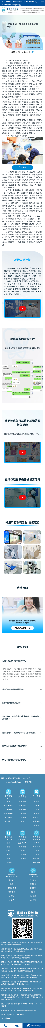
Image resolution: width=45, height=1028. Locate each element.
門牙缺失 (8, 809)
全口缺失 (8, 821)
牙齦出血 (36, 847)
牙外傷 (33, 892)
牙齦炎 (36, 851)
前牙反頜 (22, 806)
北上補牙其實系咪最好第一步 (17, 61)
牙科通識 (22, 855)
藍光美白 (11, 880)
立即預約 (22, 168)
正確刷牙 (22, 851)
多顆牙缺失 (8, 813)
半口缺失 (8, 817)
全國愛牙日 (22, 843)
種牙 (8, 802)
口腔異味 (22, 859)
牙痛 (8, 859)
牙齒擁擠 (22, 809)
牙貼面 (36, 825)
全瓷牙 (36, 806)
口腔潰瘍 (8, 863)
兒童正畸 (33, 888)
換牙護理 (33, 896)
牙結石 (12, 896)
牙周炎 (36, 843)
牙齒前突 (22, 813)
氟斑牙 (36, 813)
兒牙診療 (33, 900)
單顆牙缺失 (8, 806)
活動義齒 (36, 821)
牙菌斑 (12, 900)
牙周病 (36, 855)
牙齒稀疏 (22, 817)
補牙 (32, 52)
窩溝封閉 (33, 884)
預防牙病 (22, 847)
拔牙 (8, 855)
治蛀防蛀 (33, 880)
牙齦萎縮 (36, 863)
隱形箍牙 (22, 802)
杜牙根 (8, 851)
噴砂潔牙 (11, 892)
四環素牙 (36, 817)
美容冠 (36, 802)
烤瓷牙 (36, 809)
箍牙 (22, 821)
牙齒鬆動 (36, 859)
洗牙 (12, 884)
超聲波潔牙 (12, 888)
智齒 (8, 847)
